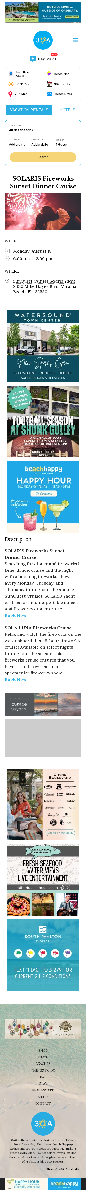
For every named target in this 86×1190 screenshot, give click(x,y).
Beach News (63, 94)
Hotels (67, 110)
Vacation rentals (29, 110)
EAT (43, 1077)
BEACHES (43, 1064)
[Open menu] (75, 40)
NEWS (43, 1057)
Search (43, 157)
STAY (43, 1084)
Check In (15, 139)
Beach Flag (61, 73)
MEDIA (43, 1097)
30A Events (62, 84)
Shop (43, 1051)
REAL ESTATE (43, 1090)
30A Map (21, 94)
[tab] (29, 110)
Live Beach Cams (23, 73)
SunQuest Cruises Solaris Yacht (44, 281)
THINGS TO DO (43, 1070)
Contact (43, 1104)
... (20, 144)
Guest (60, 139)
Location (15, 125)
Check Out (38, 139)
